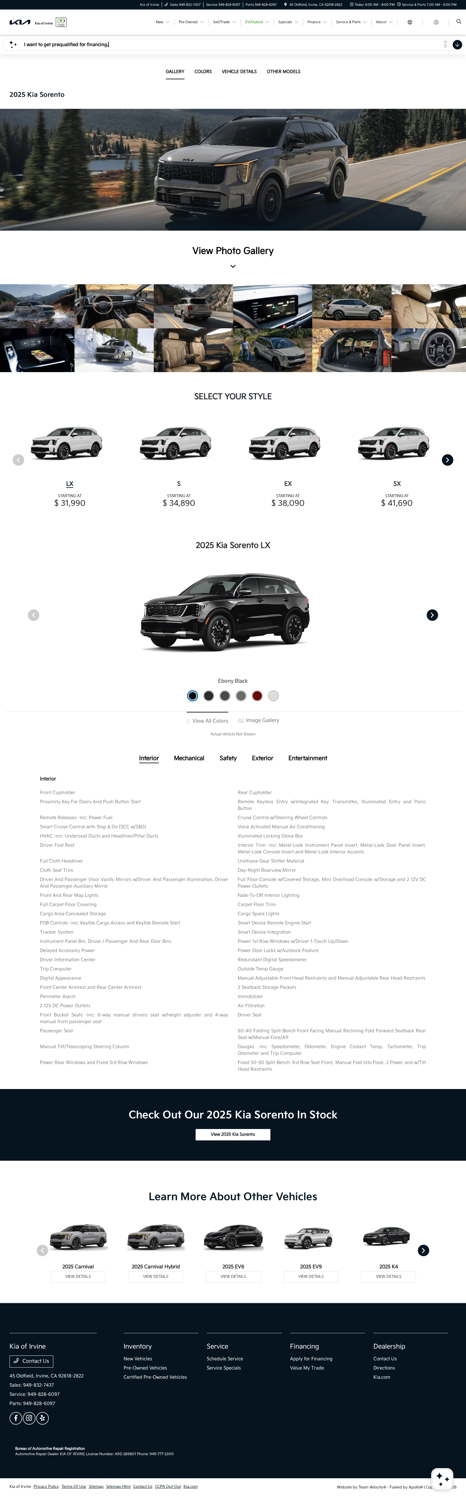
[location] (285, 5)
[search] (458, 22)
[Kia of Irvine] (38, 22)
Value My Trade (307, 1368)
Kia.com (381, 1377)
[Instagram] (29, 1418)
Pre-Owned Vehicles (145, 1368)
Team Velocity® (372, 1487)
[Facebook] (16, 1418)
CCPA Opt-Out (168, 1486)
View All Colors (209, 721)
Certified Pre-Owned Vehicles (155, 1377)
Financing (304, 1346)
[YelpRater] (42, 1418)
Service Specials (224, 1368)
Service (217, 1346)
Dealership (389, 1346)
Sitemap (96, 1486)
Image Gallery (262, 721)
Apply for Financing (311, 1359)
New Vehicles (138, 1359)
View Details (78, 1276)
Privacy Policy (46, 1486)
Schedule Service (225, 1359)
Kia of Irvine (20, 1486)
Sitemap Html (118, 1486)
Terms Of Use (73, 1486)
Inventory (138, 1346)
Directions (384, 1368)
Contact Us (35, 1361)
